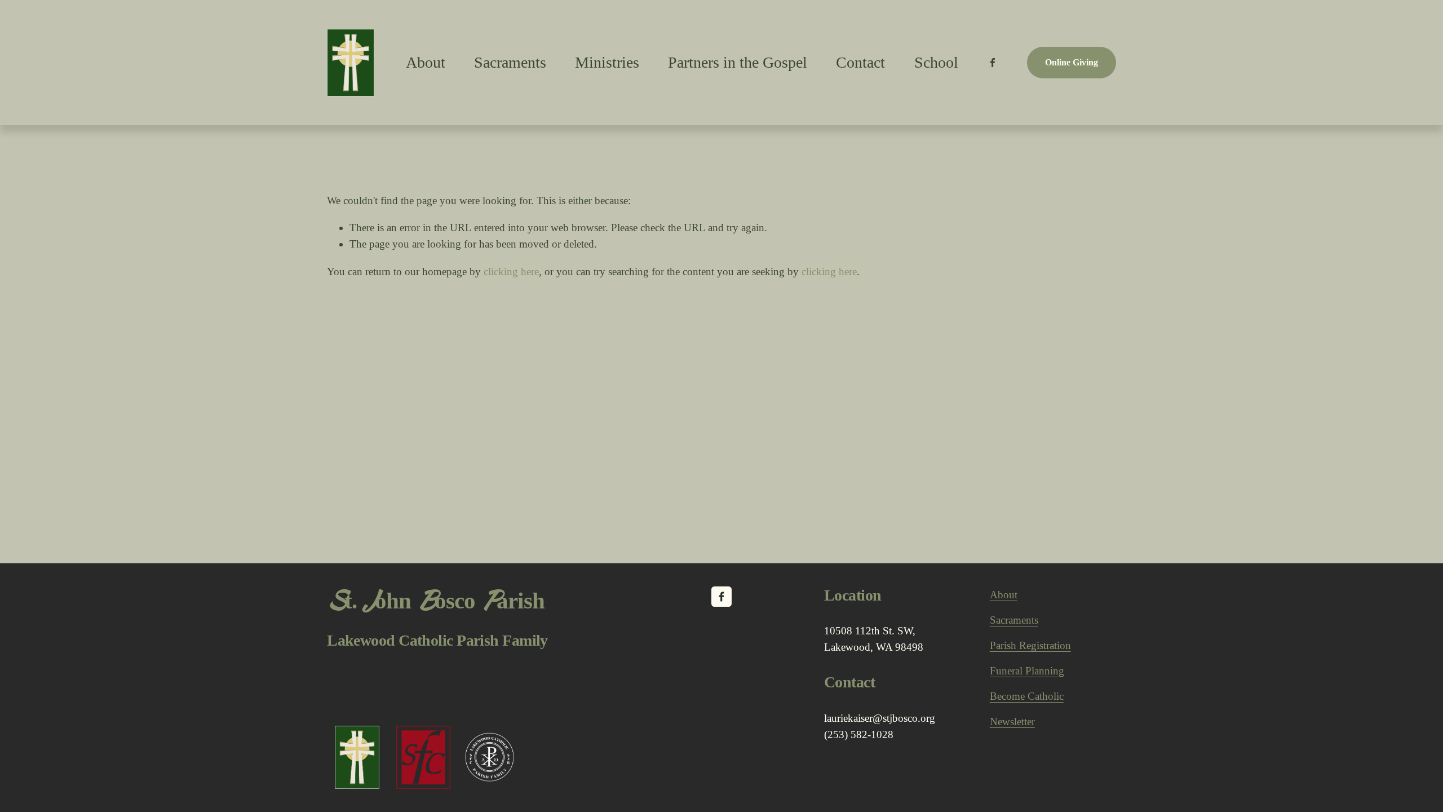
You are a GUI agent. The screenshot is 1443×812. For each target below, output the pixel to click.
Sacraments (510, 62)
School (936, 62)
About (1003, 595)
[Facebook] (992, 62)
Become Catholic (1027, 696)
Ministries (607, 62)
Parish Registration (1030, 645)
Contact (860, 62)
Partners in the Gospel (737, 62)
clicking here (511, 271)
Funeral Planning (1027, 671)
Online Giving (1071, 62)
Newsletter (1012, 721)
